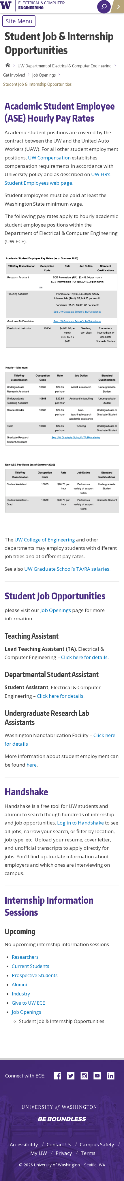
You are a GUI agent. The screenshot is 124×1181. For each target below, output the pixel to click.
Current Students (30, 966)
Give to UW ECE (28, 1003)
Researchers (25, 957)
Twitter (73, 1075)
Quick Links (117, 6)
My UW (38, 1153)
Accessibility (24, 1144)
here (32, 764)
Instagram (86, 1075)
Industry (21, 994)
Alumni (19, 984)
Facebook (60, 1075)
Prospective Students (35, 975)
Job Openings (44, 75)
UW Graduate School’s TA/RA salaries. (67, 569)
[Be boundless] (62, 1119)
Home (6, 66)
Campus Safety (97, 1144)
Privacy (64, 1153)
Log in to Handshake (80, 822)
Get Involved (14, 75)
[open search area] (104, 6)
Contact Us (59, 1144)
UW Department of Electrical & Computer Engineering (65, 66)
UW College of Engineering (44, 539)
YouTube (99, 1075)
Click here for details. (85, 657)
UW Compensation (49, 157)
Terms (88, 1153)
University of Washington (32, 6)
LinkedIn (113, 1075)
